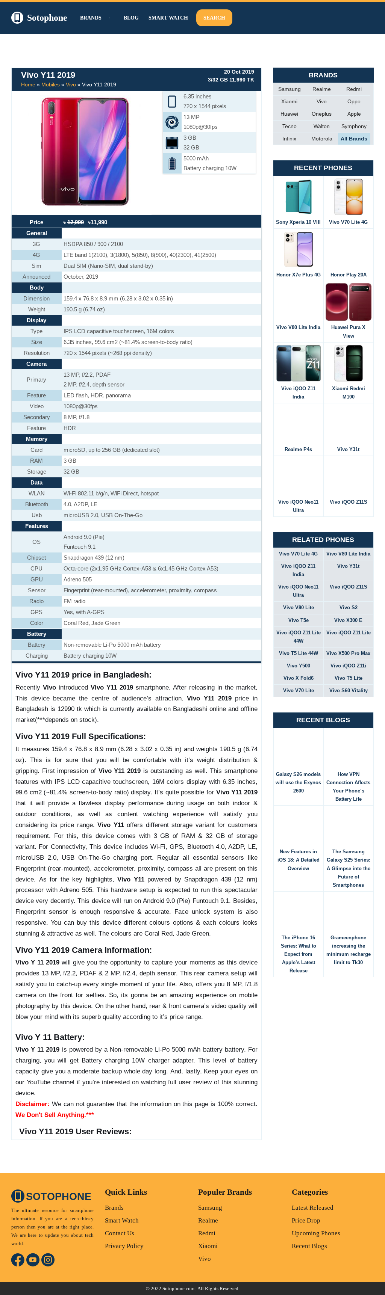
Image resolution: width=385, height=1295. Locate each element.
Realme (321, 89)
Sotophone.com (178, 1288)
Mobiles (50, 85)
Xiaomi (289, 101)
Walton (322, 126)
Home (28, 85)
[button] (108, 18)
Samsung (289, 89)
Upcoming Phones (316, 1233)
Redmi (354, 89)
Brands (114, 1207)
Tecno (289, 126)
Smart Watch (168, 18)
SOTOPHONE (58, 1196)
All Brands (354, 139)
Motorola (321, 139)
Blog (131, 18)
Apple (354, 114)
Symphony (354, 126)
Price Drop (306, 1220)
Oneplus (322, 114)
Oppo (354, 101)
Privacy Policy (124, 1246)
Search (214, 18)
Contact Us (119, 1233)
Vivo (71, 85)
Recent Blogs (309, 1246)
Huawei (289, 114)
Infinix (289, 139)
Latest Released (312, 1207)
